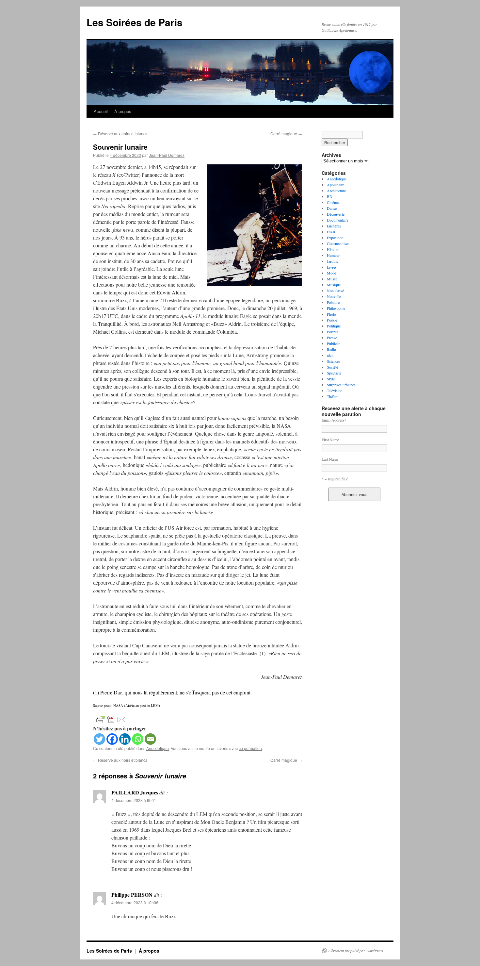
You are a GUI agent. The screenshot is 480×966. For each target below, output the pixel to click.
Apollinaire (335, 184)
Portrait (332, 331)
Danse (332, 208)
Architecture (336, 190)
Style (331, 378)
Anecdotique (157, 748)
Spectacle (334, 372)
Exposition (335, 237)
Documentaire (337, 220)
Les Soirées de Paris (135, 22)
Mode (331, 272)
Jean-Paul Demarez (166, 155)
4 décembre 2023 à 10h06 (134, 902)
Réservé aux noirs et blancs (120, 133)
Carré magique (286, 133)
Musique (334, 284)
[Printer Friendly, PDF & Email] (111, 719)
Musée (332, 278)
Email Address (334, 420)
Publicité (333, 343)
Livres (332, 267)
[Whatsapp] (137, 739)
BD (329, 196)
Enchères (334, 225)
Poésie (332, 320)
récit (330, 355)
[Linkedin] (125, 739)
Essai (331, 231)
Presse (332, 337)
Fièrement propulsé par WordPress (355, 950)
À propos (122, 111)
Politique (334, 325)
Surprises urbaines (341, 384)
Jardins (332, 261)
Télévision (335, 390)
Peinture (333, 302)
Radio (331, 349)
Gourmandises (338, 243)
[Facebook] (112, 739)
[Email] (150, 739)
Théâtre (332, 396)
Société (332, 367)
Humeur (333, 255)
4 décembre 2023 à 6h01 (133, 800)
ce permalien (250, 748)
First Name (330, 439)
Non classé (335, 290)
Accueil (101, 111)
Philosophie (336, 308)
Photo (331, 314)
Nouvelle (334, 296)
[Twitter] (99, 739)
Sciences (333, 361)
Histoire (333, 249)
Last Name (330, 459)
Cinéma (333, 202)
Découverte (335, 214)
